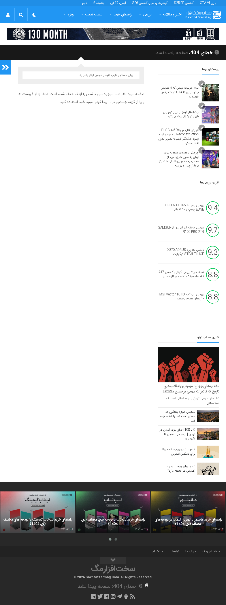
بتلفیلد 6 (98, 3)
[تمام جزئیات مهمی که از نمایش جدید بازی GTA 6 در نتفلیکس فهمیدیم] (210, 92)
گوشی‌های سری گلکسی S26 (150, 3)
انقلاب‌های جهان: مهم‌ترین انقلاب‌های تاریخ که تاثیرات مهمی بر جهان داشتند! (191, 389)
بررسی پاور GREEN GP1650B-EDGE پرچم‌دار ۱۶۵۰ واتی (184, 208)
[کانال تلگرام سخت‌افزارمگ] (119, 596)
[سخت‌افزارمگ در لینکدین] (93, 596)
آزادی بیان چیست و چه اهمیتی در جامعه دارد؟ (181, 469)
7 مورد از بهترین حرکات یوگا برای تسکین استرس (178, 452)
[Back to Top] (113, 560)
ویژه (71, 14)
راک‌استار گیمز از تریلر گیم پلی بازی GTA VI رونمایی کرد (181, 114)
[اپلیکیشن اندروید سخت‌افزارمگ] (126, 596)
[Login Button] (7, 14)
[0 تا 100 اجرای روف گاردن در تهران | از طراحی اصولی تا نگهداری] (208, 434)
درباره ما (190, 551)
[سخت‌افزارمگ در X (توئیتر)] (100, 596)
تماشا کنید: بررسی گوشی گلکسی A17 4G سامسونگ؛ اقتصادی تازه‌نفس (181, 274)
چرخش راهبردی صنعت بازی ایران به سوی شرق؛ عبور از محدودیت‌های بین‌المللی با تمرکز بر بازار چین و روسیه (179, 159)
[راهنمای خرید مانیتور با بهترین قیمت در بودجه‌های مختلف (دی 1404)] (188, 512)
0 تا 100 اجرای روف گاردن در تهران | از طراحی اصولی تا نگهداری (177, 434)
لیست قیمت (93, 14)
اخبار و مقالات (172, 14)
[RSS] (132, 596)
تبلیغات (174, 551)
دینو (84, 3)
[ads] (113, 34)
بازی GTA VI (208, 3)
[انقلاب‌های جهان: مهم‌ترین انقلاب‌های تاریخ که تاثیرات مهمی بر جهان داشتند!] (188, 364)
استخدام (158, 551)
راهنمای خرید (123, 14)
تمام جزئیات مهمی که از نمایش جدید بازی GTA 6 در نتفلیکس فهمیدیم (180, 92)
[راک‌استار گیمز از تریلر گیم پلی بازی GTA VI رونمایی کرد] (210, 114)
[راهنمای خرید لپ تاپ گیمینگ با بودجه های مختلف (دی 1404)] (37, 512)
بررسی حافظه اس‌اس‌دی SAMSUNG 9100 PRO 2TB (181, 230)
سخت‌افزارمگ (211, 551)
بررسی (147, 14)
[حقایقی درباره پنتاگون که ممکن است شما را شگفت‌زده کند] (208, 416)
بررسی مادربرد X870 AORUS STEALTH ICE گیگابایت (185, 252)
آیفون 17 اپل (118, 3)
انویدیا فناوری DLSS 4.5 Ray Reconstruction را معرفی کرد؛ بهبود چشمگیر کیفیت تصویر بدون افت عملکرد (178, 137)
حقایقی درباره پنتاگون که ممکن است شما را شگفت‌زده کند (177, 416)
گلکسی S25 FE (184, 3)
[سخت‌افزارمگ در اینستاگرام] (113, 596)
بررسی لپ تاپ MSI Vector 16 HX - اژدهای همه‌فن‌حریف (181, 297)
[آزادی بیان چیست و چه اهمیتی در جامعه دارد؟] (208, 469)
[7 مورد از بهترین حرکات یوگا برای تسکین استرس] (208, 452)
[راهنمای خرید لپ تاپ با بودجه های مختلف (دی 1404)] (113, 512)
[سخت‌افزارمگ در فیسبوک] (106, 596)
